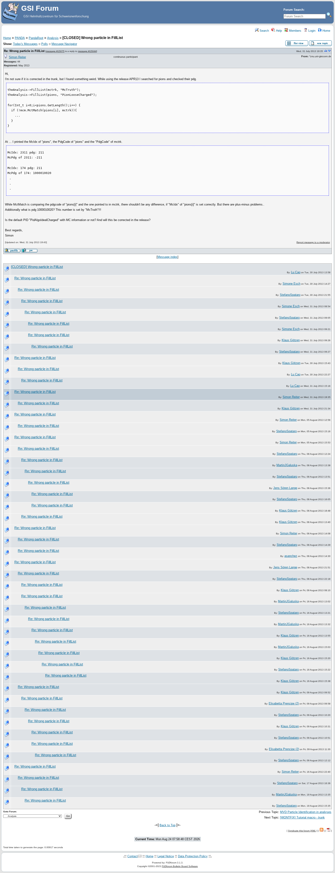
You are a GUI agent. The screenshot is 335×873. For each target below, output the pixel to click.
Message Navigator (64, 44)
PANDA (20, 38)
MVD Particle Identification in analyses (305, 812)
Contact (132, 856)
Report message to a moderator (313, 242)
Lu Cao (295, 272)
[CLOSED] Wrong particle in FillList (37, 267)
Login (311, 30)
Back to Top (167, 825)
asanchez (290, 556)
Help (278, 30)
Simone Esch (291, 283)
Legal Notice (165, 856)
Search (264, 30)
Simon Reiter (17, 57)
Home (326, 30)
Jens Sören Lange (285, 488)
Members (294, 30)
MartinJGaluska (286, 465)
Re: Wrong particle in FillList (24, 51)
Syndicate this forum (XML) (302, 830)
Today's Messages (25, 44)
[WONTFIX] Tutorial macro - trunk (302, 817)
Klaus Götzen (291, 340)
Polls (44, 44)
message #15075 (55, 51)
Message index (167, 257)
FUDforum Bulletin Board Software (180, 866)
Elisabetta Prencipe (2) (284, 703)
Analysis (53, 38)
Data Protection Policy (193, 856)
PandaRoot (36, 38)
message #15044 (87, 51)
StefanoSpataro (290, 294)
